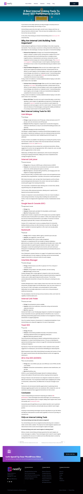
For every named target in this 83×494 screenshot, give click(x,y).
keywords (32, 103)
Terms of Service (62, 490)
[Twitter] (11, 481)
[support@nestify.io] (7, 478)
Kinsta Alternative (45, 480)
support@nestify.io (13, 478)
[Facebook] (9, 481)
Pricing (48, 3)
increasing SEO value (34, 401)
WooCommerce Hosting (30, 473)
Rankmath (25, 230)
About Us (61, 471)
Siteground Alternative (46, 478)
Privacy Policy (71, 490)
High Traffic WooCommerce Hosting (32, 475)
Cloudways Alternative (47, 476)
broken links (32, 143)
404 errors (39, 143)
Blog (53, 3)
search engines (32, 85)
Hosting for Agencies (29, 478)
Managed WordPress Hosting (31, 471)
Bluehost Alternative (46, 471)
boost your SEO (56, 35)
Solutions (42, 3)
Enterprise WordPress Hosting (31, 476)
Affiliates (61, 478)
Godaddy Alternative (46, 473)
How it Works (28, 3)
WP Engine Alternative (46, 482)
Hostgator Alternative (46, 475)
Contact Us (61, 480)
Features (36, 3)
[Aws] (7, 481)
